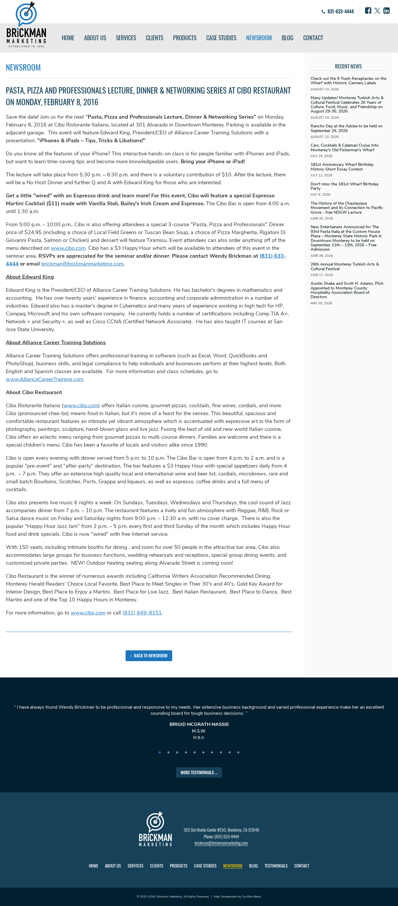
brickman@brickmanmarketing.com (82, 263)
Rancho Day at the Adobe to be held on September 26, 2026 (347, 128)
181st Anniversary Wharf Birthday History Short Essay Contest (342, 167)
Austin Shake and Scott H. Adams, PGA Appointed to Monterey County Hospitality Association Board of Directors (347, 290)
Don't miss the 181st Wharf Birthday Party (344, 186)
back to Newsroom (150, 655)
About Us (95, 37)
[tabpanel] (199, 725)
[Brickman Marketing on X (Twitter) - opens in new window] (377, 10)
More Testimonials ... (199, 772)
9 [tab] (230, 753)
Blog (287, 37)
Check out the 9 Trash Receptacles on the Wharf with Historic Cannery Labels (348, 81)
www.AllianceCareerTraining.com (44, 379)
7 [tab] (212, 753)
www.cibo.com (68, 248)
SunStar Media (251, 897)
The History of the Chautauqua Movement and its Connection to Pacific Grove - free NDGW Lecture (347, 208)
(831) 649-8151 (142, 612)
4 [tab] (186, 753)
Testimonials (276, 865)
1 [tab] (160, 753)
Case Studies (221, 37)
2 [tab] (168, 753)
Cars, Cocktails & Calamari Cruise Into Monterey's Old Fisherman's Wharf (344, 147)
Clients (154, 37)
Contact (313, 37)
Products (184, 37)
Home (68, 37)
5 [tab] (195, 753)
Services (126, 37)
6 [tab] (203, 753)
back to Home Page (26, 24)
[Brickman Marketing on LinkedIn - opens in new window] (386, 10)
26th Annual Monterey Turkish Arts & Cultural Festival (345, 266)
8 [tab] (221, 753)
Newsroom (259, 37)
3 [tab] (177, 753)
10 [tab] (238, 753)
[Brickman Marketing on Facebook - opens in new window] (368, 10)
